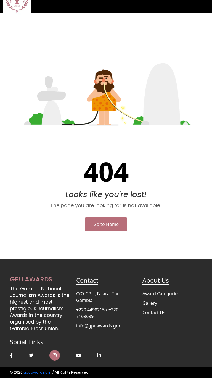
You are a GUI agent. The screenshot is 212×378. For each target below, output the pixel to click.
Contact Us (153, 312)
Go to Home (106, 224)
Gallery (149, 303)
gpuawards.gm (37, 372)
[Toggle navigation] (201, 6)
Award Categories (161, 294)
